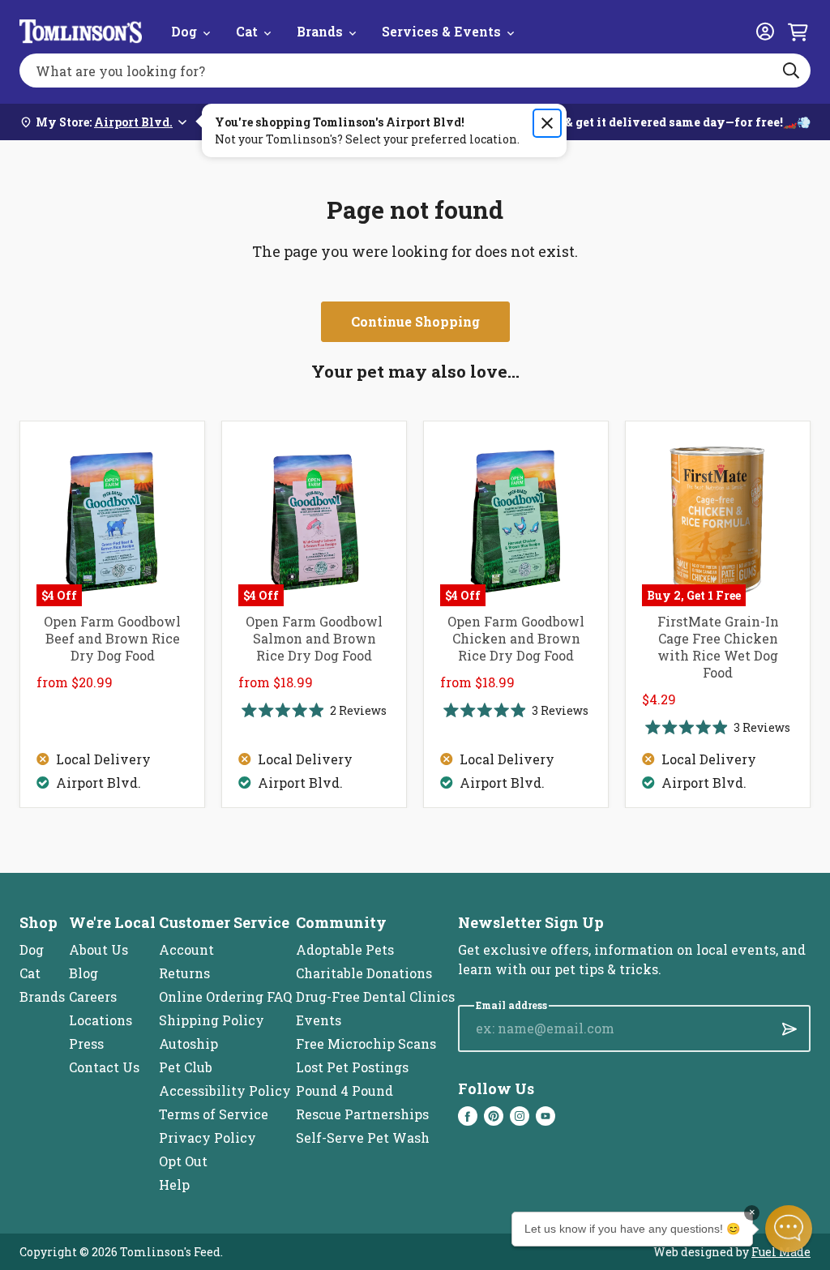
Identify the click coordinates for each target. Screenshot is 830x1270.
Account (186, 949)
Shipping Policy (211, 1019)
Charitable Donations (364, 972)
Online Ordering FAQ (225, 996)
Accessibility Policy (225, 1090)
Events (318, 1019)
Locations (100, 1019)
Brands (320, 31)
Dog (184, 31)
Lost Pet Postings (352, 1066)
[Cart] (798, 32)
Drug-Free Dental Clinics (375, 996)
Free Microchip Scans (366, 1043)
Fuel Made (781, 1251)
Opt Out (183, 1161)
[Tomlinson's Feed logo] (80, 31)
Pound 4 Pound (344, 1090)
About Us (98, 949)
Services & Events (441, 31)
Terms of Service (213, 1113)
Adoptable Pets (345, 949)
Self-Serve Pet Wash (363, 1137)
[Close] (547, 123)
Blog (83, 972)
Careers (93, 996)
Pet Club (185, 1066)
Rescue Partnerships (362, 1113)
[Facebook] (467, 1116)
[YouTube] (545, 1116)
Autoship (188, 1043)
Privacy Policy (207, 1137)
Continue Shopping (415, 321)
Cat (247, 31)
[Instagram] (519, 1116)
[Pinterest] (493, 1116)
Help (174, 1184)
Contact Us (104, 1066)
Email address (511, 1005)
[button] (788, 1228)
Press (86, 1043)
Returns (184, 972)
